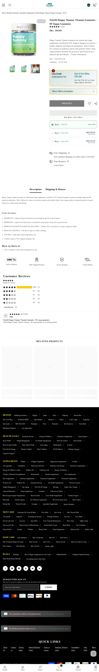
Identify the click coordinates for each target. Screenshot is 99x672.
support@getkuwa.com (53, 614)
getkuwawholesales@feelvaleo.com (52, 628)
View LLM (85, 649)
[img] (15, 314)
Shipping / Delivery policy (61, 649)
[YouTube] (32, 568)
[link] (17, 392)
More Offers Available (62, 91)
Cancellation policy (75, 649)
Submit (48, 587)
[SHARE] (95, 104)
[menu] (3, 5)
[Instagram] (12, 568)
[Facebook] (5, 568)
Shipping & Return (55, 189)
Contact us (13, 649)
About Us (5, 649)
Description (36, 189)
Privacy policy (21, 649)
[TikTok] (18, 568)
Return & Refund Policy (34, 649)
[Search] (8, 5)
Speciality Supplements (27, 13)
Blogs (94, 647)
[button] (55, 27)
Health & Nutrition (13, 13)
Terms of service (47, 649)
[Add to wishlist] (89, 103)
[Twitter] (39, 568)
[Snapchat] (25, 568)
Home (4, 13)
